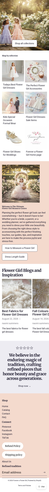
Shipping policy (13, 454)
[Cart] (46, 4)
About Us (6, 461)
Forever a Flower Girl (20, 480)
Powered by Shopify (34, 480)
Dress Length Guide (15, 256)
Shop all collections (24, 43)
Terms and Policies (24, 485)
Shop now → (24, 386)
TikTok (5, 437)
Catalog (6, 410)
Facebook (7, 430)
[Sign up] (44, 472)
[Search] (40, 4)
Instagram (7, 434)
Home (5, 406)
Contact (6, 413)
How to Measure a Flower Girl (19, 248)
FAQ (4, 417)
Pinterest (6, 426)
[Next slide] (44, 307)
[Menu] (3, 4)
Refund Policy (12, 446)
